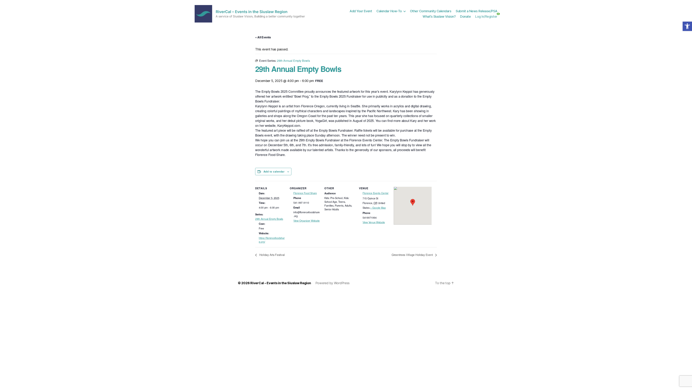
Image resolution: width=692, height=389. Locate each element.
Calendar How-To (389, 11)
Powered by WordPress (332, 283)
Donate (465, 16)
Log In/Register (486, 16)
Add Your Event (361, 11)
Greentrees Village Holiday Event (412, 255)
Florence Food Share (305, 193)
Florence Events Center (376, 193)
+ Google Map (378, 207)
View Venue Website (374, 222)
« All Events (263, 37)
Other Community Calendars (430, 11)
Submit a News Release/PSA (476, 11)
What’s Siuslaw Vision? (439, 16)
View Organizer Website (306, 220)
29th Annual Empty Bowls (269, 219)
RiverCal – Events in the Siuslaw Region (280, 283)
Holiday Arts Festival (272, 255)
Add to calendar (273, 171)
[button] (687, 26)
